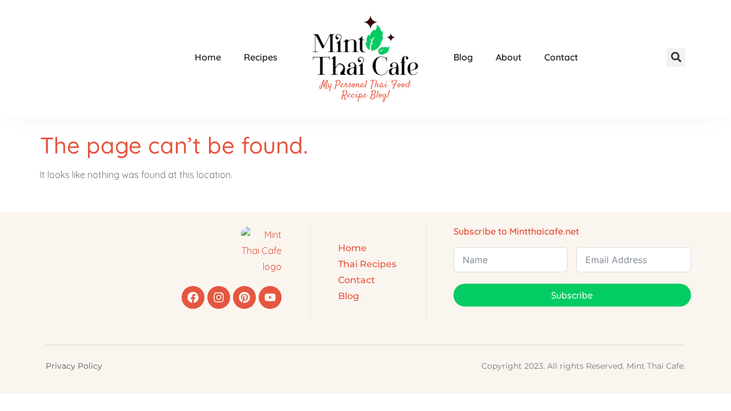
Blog (463, 57)
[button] (675, 57)
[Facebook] (193, 297)
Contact (561, 57)
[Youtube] (270, 297)
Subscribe (572, 295)
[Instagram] (218, 297)
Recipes (261, 57)
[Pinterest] (244, 297)
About (508, 57)
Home (208, 57)
